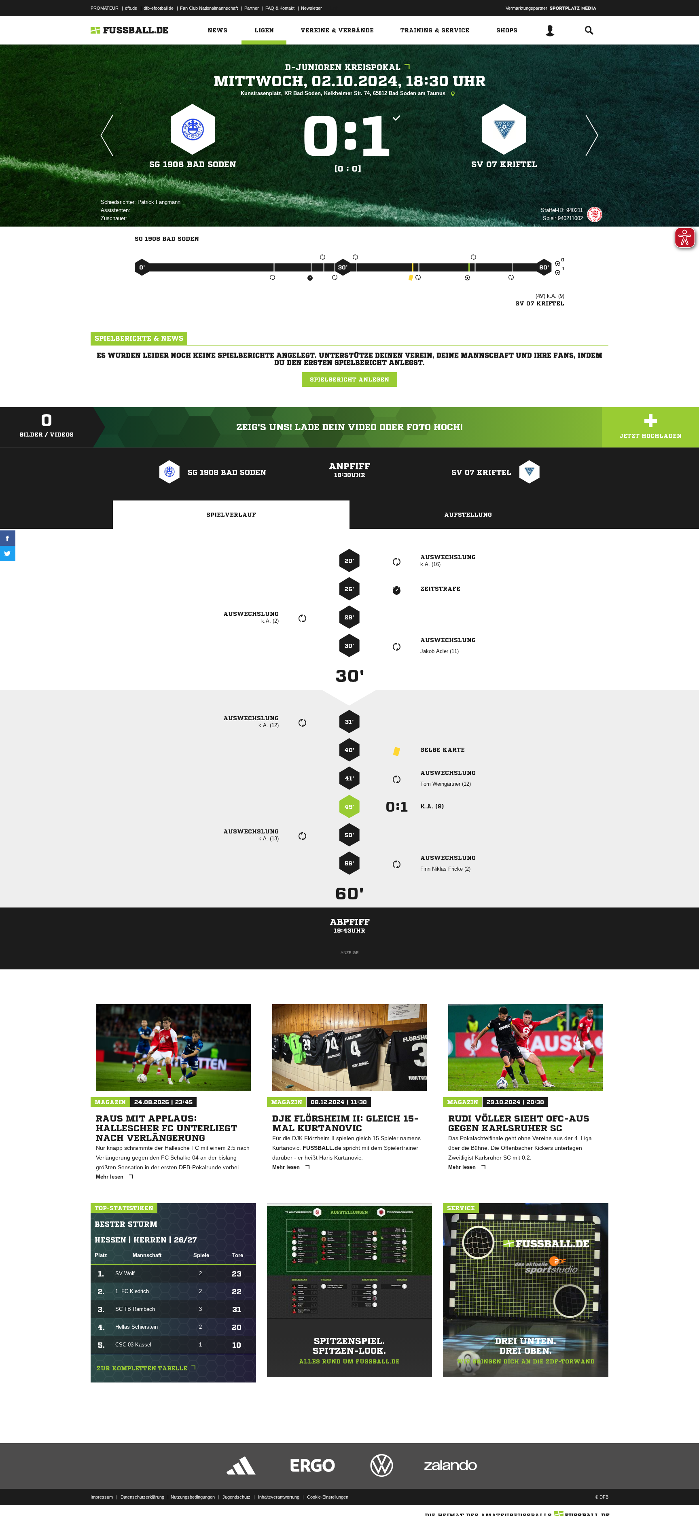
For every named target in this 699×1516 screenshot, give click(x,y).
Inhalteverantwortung (278, 1497)
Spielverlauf (231, 514)
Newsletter (311, 8)
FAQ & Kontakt (279, 8)
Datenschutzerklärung (142, 1497)
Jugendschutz (236, 1497)
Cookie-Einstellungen (327, 1497)
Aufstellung (468, 514)
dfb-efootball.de (159, 8)
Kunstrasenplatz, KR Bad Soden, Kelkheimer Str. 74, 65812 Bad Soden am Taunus (344, 93)
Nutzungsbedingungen (193, 1497)
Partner (251, 8)
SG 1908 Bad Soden (192, 164)
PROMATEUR (105, 8)
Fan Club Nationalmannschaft (209, 8)
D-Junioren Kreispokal (342, 67)
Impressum (102, 1497)
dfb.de (131, 8)
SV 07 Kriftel (504, 164)
